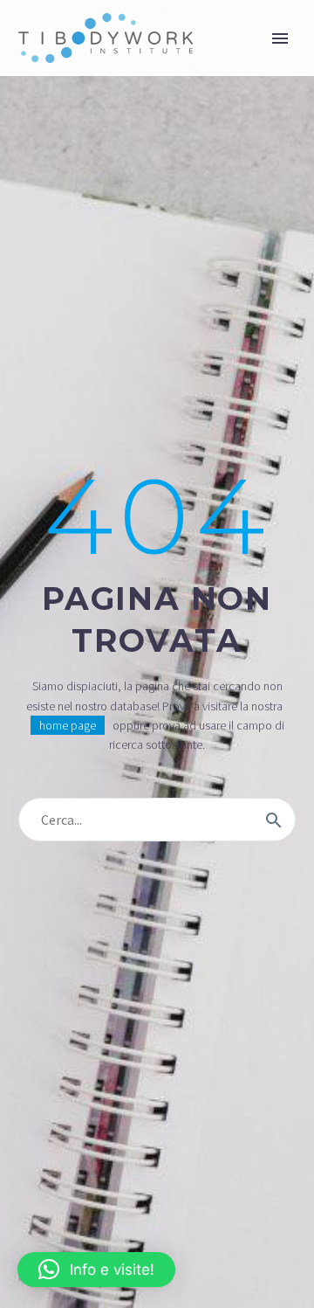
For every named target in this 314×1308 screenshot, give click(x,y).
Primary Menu (280, 38)
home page (67, 725)
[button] (96, 1269)
